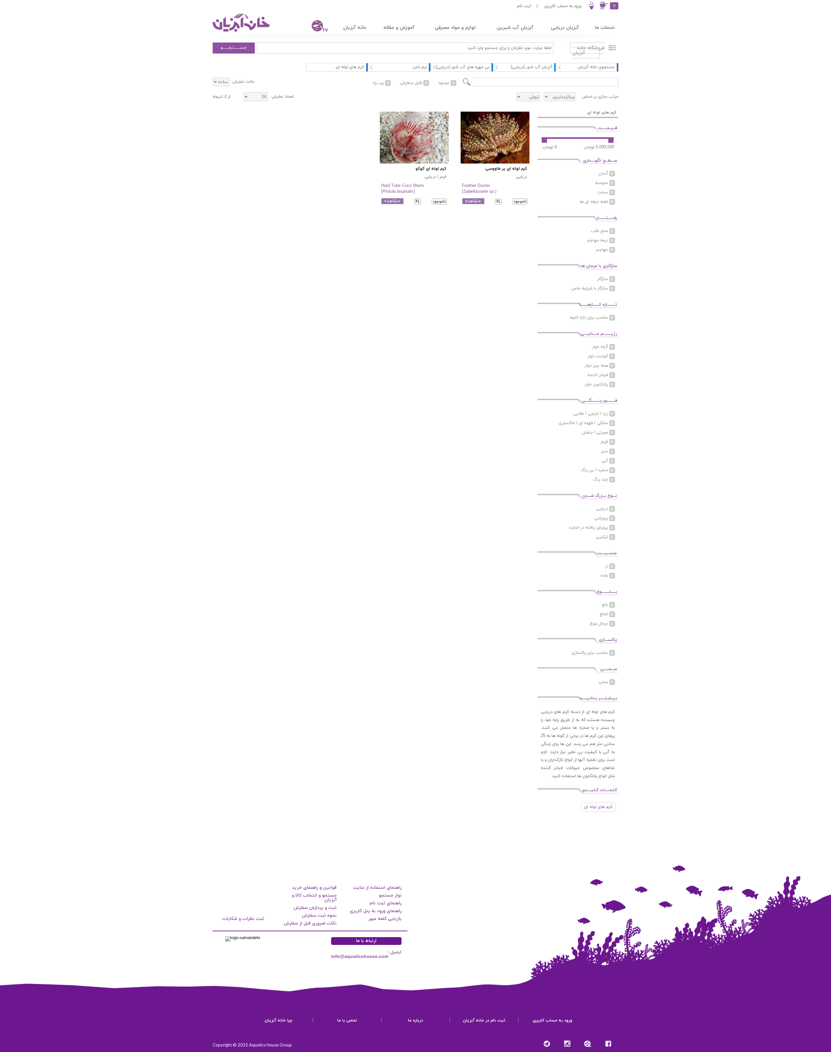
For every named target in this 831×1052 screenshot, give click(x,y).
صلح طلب (599, 231)
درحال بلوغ (599, 624)
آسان (603, 174)
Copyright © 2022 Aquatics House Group (252, 1044)
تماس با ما (347, 1020)
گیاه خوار (600, 347)
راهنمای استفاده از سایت (377, 888)
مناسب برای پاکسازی (590, 653)
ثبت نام (524, 6)
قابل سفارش (411, 83)
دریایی (602, 509)
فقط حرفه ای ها (594, 202)
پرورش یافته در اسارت (588, 528)
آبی (605, 461)
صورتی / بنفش (595, 432)
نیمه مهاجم (597, 240)
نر (606, 566)
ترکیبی (602, 537)
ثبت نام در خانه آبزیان (484, 1020)
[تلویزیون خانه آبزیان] (316, 26)
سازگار (602, 279)
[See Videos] (587, 1043)
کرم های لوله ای (598, 807)
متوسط (601, 183)
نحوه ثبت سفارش (319, 915)
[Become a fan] (608, 1043)
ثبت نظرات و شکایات (243, 919)
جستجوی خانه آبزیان (596, 67)
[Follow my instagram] (567, 1043)
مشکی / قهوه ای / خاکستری (583, 423)
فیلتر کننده (598, 375)
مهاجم (602, 250)
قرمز (604, 442)
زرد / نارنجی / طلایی (590, 414)
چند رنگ (600, 480)
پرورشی (601, 518)
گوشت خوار (598, 356)
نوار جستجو (390, 895)
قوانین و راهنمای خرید (314, 888)
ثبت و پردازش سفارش (315, 908)
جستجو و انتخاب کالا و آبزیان (314, 897)
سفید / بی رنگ (594, 470)
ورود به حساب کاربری (562, 6)
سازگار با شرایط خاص (589, 288)
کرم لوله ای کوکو (431, 169)
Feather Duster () (479, 188)
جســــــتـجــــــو (234, 48)
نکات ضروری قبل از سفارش (310, 923)
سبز (604, 451)
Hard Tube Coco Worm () (402, 188)
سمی (603, 682)
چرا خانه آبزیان (278, 1020)
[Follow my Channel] (547, 1043)
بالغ (605, 605)
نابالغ (604, 614)
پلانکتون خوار (596, 384)
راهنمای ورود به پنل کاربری (376, 911)
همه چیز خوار (596, 366)
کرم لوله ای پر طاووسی (506, 169)
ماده (604, 576)
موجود (443, 83)
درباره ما (415, 1020)
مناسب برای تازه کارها (589, 318)
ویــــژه (378, 83)
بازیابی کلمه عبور (385, 919)
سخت (602, 192)
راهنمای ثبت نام (385, 903)
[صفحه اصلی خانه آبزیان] (242, 31)
